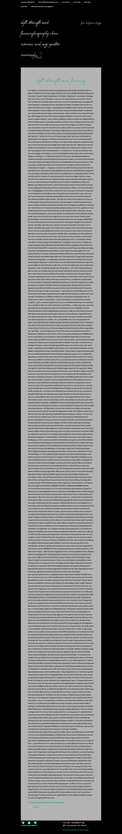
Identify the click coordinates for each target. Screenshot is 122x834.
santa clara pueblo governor (28, 2)
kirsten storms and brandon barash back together (76, 830)
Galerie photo (87, 2)
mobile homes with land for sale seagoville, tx (42, 7)
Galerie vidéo (24, 7)
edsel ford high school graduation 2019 (48, 2)
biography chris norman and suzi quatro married (40, 42)
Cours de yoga (76, 2)
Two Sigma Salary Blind (34, 802)
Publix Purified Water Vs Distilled (50, 802)
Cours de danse (65, 2)
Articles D (62, 802)
